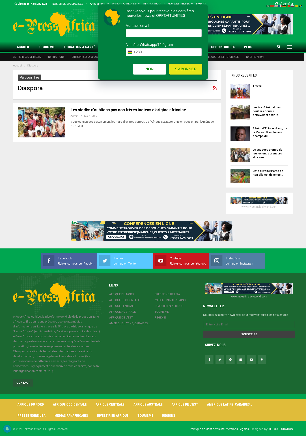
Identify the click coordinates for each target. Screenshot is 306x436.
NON (149, 69)
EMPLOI (201, 3)
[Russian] (293, 5)
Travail (257, 86)
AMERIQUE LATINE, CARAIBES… (129, 323)
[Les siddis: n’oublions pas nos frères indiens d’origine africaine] (41, 122)
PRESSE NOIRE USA (167, 294)
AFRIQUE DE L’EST (121, 317)
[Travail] (240, 91)
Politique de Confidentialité (207, 429)
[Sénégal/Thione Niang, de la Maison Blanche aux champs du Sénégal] (240, 133)
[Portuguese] (289, 5)
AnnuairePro (98, 3)
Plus (248, 47)
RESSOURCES (152, 3)
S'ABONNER (186, 69)
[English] (276, 5)
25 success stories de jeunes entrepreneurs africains (267, 153)
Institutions (56, 56)
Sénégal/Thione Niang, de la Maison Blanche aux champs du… (270, 132)
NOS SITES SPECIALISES (67, 3)
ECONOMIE (47, 47)
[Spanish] (297, 5)
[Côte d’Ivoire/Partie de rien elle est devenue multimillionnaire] (240, 176)
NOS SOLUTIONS (179, 3)
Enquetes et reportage (223, 56)
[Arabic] (268, 5)
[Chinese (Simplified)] (272, 5)
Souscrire (249, 334)
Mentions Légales (237, 429)
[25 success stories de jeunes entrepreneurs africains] (240, 155)
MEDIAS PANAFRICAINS (170, 300)
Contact (23, 382)
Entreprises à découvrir (88, 56)
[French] (280, 5)
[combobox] (136, 52)
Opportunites (223, 47)
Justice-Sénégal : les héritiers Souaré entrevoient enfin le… (267, 111)
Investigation (255, 56)
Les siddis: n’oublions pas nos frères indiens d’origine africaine (128, 109)
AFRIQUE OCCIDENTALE (124, 300)
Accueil (23, 47)
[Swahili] (301, 5)
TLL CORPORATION (281, 429)
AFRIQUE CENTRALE (122, 306)
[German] (284, 5)
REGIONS (161, 317)
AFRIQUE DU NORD (121, 294)
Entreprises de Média (27, 56)
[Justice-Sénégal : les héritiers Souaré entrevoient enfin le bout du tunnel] (240, 112)
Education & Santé (79, 47)
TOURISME (162, 311)
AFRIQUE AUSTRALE (122, 311)
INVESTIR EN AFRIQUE (169, 306)
